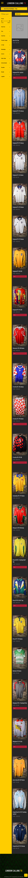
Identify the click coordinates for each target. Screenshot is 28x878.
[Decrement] (14, 81)
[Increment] (26, 81)
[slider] (2, 21)
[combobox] (21, 14)
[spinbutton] (20, 81)
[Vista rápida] (20, 27)
